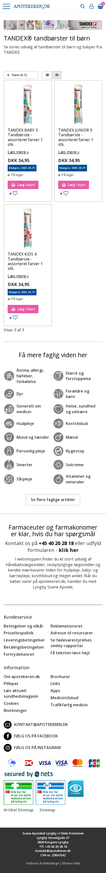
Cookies (11, 703)
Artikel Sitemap (19, 810)
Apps (55, 690)
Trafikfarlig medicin (69, 705)
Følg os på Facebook (36, 736)
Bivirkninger (15, 710)
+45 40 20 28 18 (56, 543)
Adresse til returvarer (72, 633)
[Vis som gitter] (56, 75)
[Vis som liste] (47, 75)
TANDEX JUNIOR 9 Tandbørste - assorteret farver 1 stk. (75, 137)
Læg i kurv (26, 184)
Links (55, 683)
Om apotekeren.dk (22, 676)
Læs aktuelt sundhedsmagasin (21, 693)
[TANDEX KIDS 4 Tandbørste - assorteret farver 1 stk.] (28, 229)
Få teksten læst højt (70, 652)
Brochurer (60, 676)
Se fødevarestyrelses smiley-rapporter (71, 642)
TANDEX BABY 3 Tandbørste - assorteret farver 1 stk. (25, 137)
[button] (6, 6)
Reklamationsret (67, 626)
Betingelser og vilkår (23, 626)
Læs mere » (18, 152)
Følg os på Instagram (37, 747)
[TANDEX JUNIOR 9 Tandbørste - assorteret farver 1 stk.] (78, 105)
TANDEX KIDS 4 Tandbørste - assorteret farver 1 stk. (25, 261)
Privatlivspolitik (19, 633)
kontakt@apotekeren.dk (41, 724)
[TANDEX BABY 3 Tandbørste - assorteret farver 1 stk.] (28, 105)
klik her (69, 550)
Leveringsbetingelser (24, 640)
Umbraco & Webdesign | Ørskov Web (53, 863)
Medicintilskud (64, 697)
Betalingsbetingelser (24, 647)
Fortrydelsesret (19, 654)
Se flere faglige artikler (53, 499)
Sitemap (47, 810)
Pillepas (11, 683)
